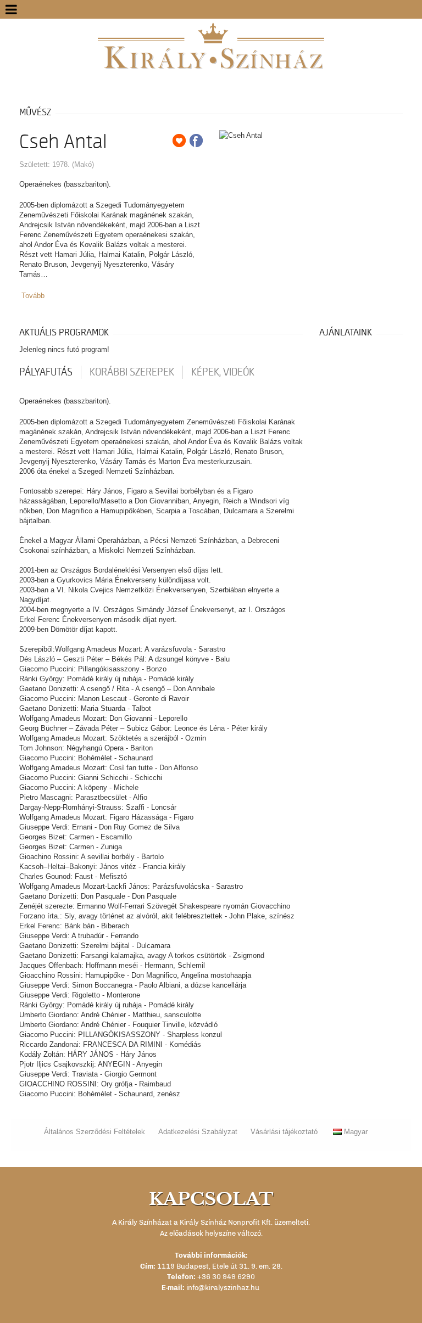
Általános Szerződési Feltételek (94, 1132)
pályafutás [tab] (46, 372)
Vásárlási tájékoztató (284, 1132)
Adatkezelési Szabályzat (197, 1132)
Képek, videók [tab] (222, 372)
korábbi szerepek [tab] (132, 372)
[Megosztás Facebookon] (196, 140)
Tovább (33, 295)
